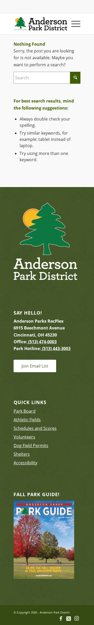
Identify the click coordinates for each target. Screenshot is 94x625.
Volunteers (24, 437)
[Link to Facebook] (61, 618)
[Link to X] (69, 618)
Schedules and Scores (35, 428)
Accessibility (25, 463)
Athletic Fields (27, 420)
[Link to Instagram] (76, 618)
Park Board (25, 411)
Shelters (22, 454)
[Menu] (73, 23)
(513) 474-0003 (42, 342)
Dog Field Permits (31, 445)
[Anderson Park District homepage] (40, 23)
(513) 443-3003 (55, 348)
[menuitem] (73, 23)
